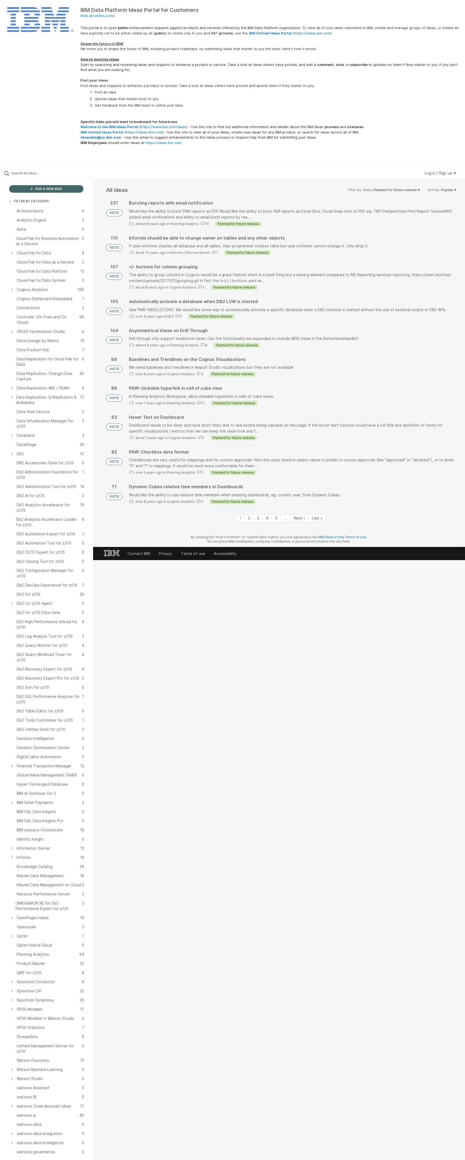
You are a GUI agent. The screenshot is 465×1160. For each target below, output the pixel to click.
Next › (299, 518)
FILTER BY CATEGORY (31, 201)
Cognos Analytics (182, 287)
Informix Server (198, 253)
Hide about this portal (97, 16)
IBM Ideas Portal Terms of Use (342, 537)
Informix (176, 253)
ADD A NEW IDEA (48, 189)
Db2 (170, 316)
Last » (317, 518)
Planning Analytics (184, 224)
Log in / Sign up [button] (439, 173)
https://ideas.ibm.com (312, 33)
